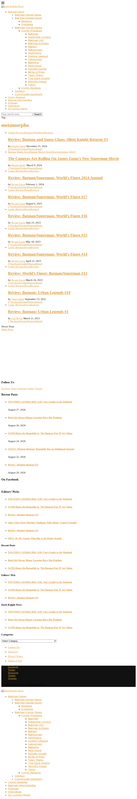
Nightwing (34, 53)
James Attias (17, 299)
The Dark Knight (39, 78)
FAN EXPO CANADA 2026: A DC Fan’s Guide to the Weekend (40, 402)
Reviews (26, 21)
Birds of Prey (36, 72)
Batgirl (32, 46)
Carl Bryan (17, 318)
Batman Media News (28, 18)
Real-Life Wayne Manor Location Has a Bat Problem (35, 417)
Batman (33, 33)
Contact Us (14, 647)
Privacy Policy (15, 656)
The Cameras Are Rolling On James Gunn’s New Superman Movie (63, 158)
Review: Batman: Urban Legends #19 (39, 292)
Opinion (20, 91)
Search (37, 114)
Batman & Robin (38, 43)
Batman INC (36, 40)
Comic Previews (31, 30)
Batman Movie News (28, 14)
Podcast (13, 103)
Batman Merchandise (20, 100)
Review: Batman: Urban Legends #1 (38, 311)
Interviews (14, 105)
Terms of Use (15, 660)
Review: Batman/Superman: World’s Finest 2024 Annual (55, 178)
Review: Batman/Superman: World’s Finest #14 (47, 254)
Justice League (38, 56)
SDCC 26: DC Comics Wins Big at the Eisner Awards (35, 538)
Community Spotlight (28, 94)
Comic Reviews (31, 88)
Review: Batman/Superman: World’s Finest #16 (47, 216)
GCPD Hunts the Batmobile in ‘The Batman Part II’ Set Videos (40, 433)
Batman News (16, 11)
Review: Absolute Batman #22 (23, 530)
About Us (13, 651)
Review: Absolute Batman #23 (23, 465)
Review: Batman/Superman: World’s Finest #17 (47, 197)
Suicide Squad (37, 68)
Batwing (33, 62)
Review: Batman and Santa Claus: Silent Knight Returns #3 (58, 139)
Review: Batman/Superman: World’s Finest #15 (47, 235)
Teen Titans (35, 75)
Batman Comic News (28, 27)
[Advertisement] (68, 354)
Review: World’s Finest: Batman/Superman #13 (47, 273)
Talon (32, 84)
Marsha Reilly (18, 165)
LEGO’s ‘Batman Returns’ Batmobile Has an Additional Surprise (41, 449)
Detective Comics (39, 37)
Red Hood (34, 65)
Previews (27, 24)
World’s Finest (37, 81)
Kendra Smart (18, 146)
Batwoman (35, 49)
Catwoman (35, 59)
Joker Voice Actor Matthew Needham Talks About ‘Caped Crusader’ (43, 522)
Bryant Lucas (18, 184)
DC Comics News (17, 108)
